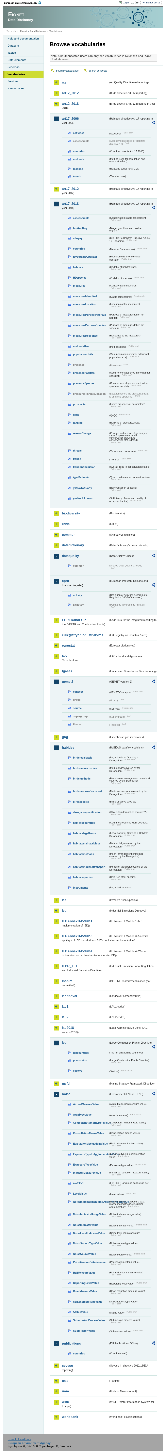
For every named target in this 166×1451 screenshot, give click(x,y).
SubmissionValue (84, 1330)
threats (77, 450)
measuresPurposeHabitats (89, 314)
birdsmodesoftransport (87, 791)
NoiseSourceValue (84, 1253)
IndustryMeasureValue (87, 1172)
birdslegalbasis (82, 757)
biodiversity (71, 513)
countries (79, 151)
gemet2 (67, 681)
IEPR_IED (69, 966)
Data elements (16, 59)
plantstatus (80, 1060)
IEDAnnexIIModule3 (77, 936)
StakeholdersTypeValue (87, 1301)
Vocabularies (16, 74)
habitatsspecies (83, 877)
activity (77, 595)
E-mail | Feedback (19, 1439)
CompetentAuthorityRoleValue (91, 1122)
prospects (79, 404)
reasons (78, 168)
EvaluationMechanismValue (90, 1143)
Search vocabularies (67, 71)
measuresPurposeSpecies (89, 325)
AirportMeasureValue (86, 1104)
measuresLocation (84, 304)
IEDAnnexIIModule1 (77, 921)
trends (77, 176)
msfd (66, 1083)
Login (125, 2)
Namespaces (15, 88)
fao (64, 656)
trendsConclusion (84, 466)
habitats (78, 267)
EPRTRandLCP (74, 620)
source (77, 708)
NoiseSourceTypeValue (87, 1243)
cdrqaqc (78, 238)
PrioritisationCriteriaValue (89, 1262)
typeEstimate (81, 477)
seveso (67, 1365)
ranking (78, 422)
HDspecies (79, 277)
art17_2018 (70, 203)
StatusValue (80, 1312)
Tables (11, 52)
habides (68, 747)
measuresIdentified (85, 296)
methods (78, 159)
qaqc (76, 414)
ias (64, 900)
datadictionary (73, 545)
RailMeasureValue (84, 1272)
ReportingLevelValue (86, 1282)
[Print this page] (133, 3)
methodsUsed (81, 346)
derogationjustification (87, 812)
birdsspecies (81, 801)
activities (78, 132)
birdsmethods (81, 778)
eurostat (68, 645)
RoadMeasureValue (85, 1291)
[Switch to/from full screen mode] (138, 3)
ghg (65, 737)
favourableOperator (85, 256)
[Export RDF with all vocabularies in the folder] (153, 123)
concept (78, 691)
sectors (77, 1070)
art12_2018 (70, 103)
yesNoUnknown (83, 498)
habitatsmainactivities (86, 843)
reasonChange (82, 433)
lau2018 (68, 1027)
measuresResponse (85, 335)
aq (64, 82)
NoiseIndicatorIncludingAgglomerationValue (91, 1201)
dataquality (70, 556)
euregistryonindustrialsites (82, 635)
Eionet (23, 31)
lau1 (65, 1006)
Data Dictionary (38, 31)
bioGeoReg (80, 228)
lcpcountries (81, 1052)
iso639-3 (78, 1183)
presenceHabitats (84, 372)
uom (65, 1391)
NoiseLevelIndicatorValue (89, 1233)
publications (71, 1343)
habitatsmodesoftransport (89, 866)
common (69, 534)
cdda (66, 524)
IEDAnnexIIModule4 (77, 951)
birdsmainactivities (85, 768)
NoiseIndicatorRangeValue (89, 1214)
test (65, 1380)
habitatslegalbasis (84, 833)
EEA (24, 3)
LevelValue (80, 1193)
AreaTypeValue (82, 1114)
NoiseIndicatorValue (85, 1224)
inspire (67, 981)
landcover (69, 996)
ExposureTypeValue (85, 1164)
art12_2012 (70, 93)
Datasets (13, 45)
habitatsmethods (83, 854)
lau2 (65, 1017)
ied (64, 910)
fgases (67, 671)
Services (12, 81)
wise (65, 1402)
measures (79, 285)
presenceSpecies (83, 383)
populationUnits (83, 354)
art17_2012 (70, 188)
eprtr (65, 581)
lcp (64, 1042)
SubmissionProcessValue (89, 1320)
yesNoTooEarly (82, 487)
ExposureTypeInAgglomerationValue (91, 1154)
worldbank (70, 1417)
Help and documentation (23, 38)
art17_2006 (70, 118)
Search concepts (97, 71)
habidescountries (84, 822)
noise (66, 1094)
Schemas (13, 67)
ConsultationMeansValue (88, 1133)
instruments (80, 887)
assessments (81, 218)
